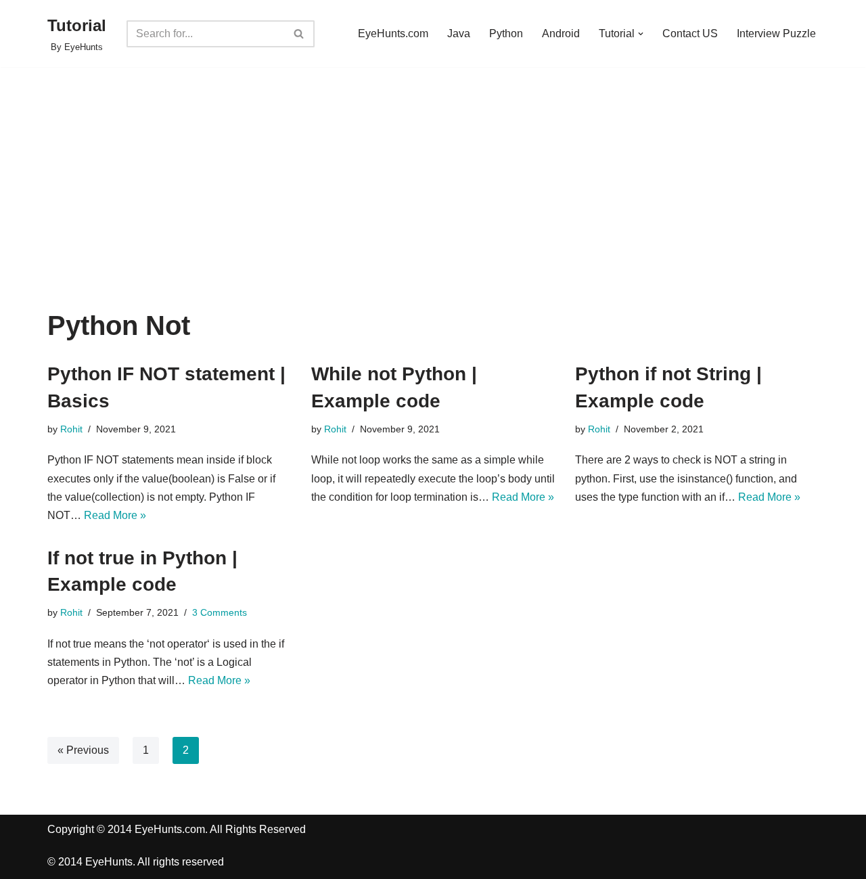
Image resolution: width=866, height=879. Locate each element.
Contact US (690, 33)
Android (561, 33)
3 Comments (219, 612)
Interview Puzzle (776, 33)
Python (506, 33)
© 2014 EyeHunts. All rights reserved (135, 861)
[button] (640, 34)
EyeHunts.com (393, 33)
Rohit (71, 429)
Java (458, 33)
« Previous (83, 750)
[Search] (299, 33)
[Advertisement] (433, 209)
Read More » (115, 515)
